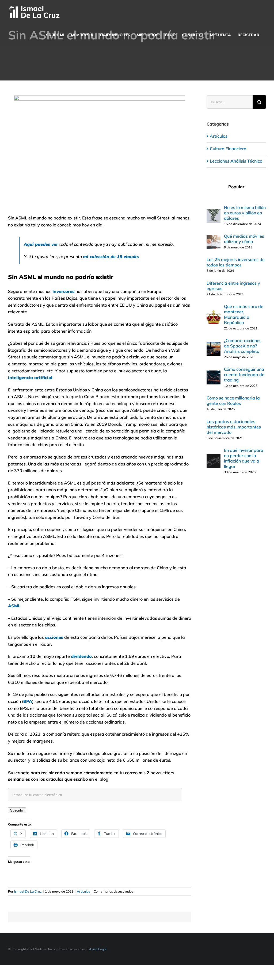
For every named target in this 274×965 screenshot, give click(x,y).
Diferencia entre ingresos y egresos (233, 285)
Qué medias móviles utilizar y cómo (244, 238)
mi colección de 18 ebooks (111, 256)
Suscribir (17, 810)
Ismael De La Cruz (27, 891)
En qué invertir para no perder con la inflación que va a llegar (243, 458)
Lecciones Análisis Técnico (236, 161)
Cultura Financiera (228, 148)
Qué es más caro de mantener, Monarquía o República (243, 314)
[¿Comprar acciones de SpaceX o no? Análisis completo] (213, 345)
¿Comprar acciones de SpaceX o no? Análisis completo (242, 346)
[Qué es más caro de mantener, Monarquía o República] (213, 313)
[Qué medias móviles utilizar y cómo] (213, 238)
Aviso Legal (97, 949)
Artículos (83, 891)
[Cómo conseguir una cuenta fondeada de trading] (213, 373)
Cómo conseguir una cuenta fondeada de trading (244, 374)
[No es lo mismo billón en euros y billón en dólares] (213, 212)
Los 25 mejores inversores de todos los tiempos (236, 262)
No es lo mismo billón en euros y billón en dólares (245, 213)
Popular (236, 186)
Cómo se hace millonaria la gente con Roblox (233, 400)
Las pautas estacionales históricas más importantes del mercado (234, 427)
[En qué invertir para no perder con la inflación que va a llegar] (213, 457)
